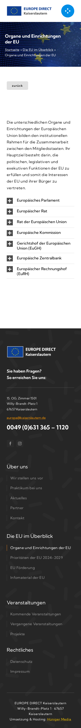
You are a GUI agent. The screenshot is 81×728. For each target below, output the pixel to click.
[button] (40, 201)
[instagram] (19, 443)
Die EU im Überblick (38, 50)
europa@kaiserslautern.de (26, 418)
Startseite (12, 50)
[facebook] (10, 443)
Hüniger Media (59, 719)
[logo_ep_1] (29, 8)
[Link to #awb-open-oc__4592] (67, 10)
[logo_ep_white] (31, 348)
